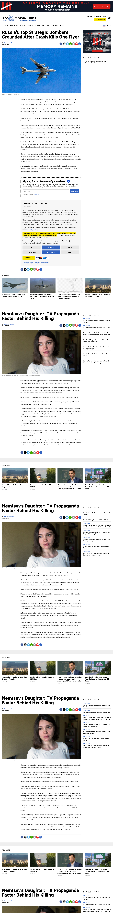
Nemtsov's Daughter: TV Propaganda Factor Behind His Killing (40, 316)
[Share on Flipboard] (76, 43)
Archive (62, 25)
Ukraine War (14, 25)
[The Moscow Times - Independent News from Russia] (19, 18)
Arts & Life (45, 25)
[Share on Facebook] (60, 43)
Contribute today (100, 19)
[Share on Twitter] (64, 43)
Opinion (37, 25)
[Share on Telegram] (67, 43)
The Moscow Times (9, 43)
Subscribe (74, 191)
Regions (22, 25)
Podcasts (54, 25)
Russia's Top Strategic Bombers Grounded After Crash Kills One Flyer (40, 35)
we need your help (32, 230)
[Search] (110, 26)
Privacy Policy (37, 194)
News (6, 25)
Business (30, 25)
